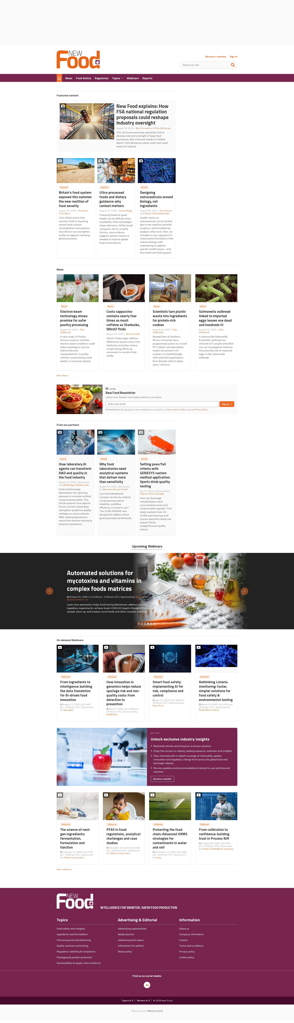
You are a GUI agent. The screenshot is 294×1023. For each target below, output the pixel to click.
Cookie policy (186, 957)
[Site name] (78, 67)
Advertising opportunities (132, 928)
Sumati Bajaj (125, 210)
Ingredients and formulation (72, 934)
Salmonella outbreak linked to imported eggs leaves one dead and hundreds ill (215, 318)
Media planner (126, 934)
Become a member (215, 56)
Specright (68, 710)
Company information (191, 934)
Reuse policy (125, 951)
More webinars (64, 869)
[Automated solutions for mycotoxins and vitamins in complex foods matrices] (148, 624)
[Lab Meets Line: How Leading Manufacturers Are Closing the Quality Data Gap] (142, 624)
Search (232, 64)
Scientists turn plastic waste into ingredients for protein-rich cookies (170, 318)
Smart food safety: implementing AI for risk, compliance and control (168, 688)
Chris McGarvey (163, 128)
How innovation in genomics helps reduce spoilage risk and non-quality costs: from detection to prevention (123, 693)
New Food (158, 705)
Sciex (158, 857)
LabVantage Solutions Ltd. (75, 485)
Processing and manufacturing (74, 940)
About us (184, 928)
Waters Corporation (73, 857)
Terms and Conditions (177, 409)
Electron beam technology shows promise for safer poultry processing (74, 318)
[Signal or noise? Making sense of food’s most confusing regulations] (145, 624)
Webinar (65, 676)
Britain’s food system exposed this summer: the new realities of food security (75, 199)
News (64, 306)
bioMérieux (112, 714)
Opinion (64, 187)
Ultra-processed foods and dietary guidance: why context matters (112, 199)
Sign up (225, 404)
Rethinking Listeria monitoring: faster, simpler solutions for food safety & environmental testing (216, 690)
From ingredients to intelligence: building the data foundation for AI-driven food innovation (76, 690)
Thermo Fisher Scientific (152, 493)
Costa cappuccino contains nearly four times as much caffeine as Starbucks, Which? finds (123, 320)
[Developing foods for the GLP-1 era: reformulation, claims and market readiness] (154, 624)
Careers (183, 940)
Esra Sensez (166, 210)
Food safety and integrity (71, 928)
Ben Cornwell (142, 128)
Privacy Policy (201, 409)
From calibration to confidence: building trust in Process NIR (214, 834)
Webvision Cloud (155, 1011)
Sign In (233, 56)
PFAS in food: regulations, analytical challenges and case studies (123, 836)
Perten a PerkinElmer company (217, 848)
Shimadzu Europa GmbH (115, 489)
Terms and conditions (191, 945)
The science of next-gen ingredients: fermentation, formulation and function (75, 838)
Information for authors (131, 945)
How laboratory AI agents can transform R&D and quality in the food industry (75, 470)
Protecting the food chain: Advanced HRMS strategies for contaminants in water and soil (170, 838)
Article (144, 187)
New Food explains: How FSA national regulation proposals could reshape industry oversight (142, 114)
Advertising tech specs (131, 940)
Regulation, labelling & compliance (76, 951)
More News (62, 375)
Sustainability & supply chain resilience (79, 962)
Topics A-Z (127, 1000)
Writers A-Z (143, 1000)
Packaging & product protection (74, 957)
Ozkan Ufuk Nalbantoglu (157, 213)
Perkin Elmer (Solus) (209, 710)
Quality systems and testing (72, 945)
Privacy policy (187, 951)
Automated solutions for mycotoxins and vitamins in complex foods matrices (94, 580)
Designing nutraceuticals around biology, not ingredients (156, 199)
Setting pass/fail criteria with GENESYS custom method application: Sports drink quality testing (155, 475)
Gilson (128, 597)
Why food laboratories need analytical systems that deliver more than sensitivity (113, 472)
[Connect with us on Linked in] (147, 985)
